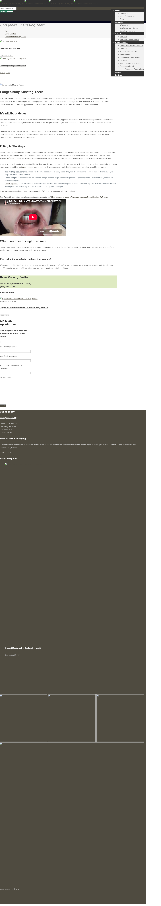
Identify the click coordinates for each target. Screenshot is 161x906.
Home (7, 31)
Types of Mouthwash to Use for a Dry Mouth (24, 307)
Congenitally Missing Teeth (15, 37)
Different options (14, 158)
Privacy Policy (5, 452)
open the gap (27, 167)
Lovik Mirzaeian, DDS (9, 418)
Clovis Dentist (10, 34)
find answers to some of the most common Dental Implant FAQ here (79, 197)
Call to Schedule (6, 11)
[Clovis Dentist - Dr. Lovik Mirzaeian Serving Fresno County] (49, 3)
